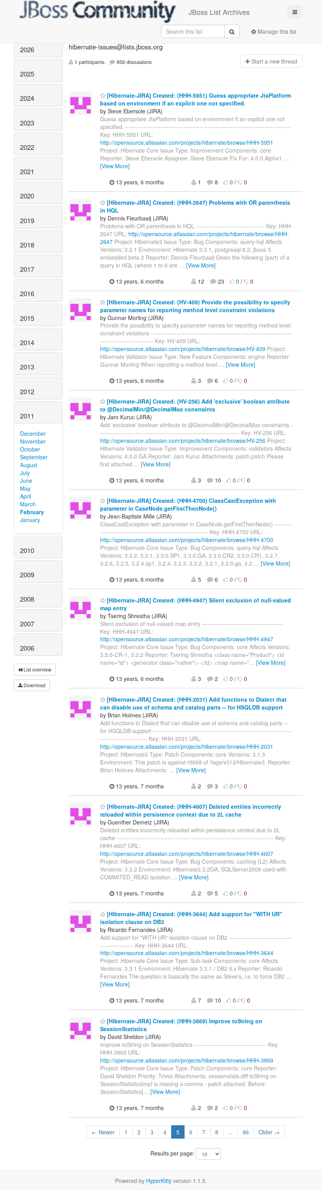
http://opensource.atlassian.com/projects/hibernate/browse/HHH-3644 (186, 953)
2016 (27, 293)
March (28, 504)
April (25, 496)
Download (34, 685)
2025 (27, 73)
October (30, 449)
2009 (27, 574)
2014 (27, 342)
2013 (27, 366)
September (34, 457)
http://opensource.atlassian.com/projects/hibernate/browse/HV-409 (182, 349)
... (230, 1132)
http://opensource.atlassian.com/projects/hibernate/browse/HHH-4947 (186, 639)
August (28, 465)
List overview (36, 669)
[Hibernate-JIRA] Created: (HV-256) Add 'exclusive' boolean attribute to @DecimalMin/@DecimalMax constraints (195, 405)
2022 (27, 147)
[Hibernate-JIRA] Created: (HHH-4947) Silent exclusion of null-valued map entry (195, 604)
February (32, 512)
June (26, 480)
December (33, 433)
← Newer (103, 1132)
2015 (27, 318)
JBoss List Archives (219, 12)
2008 (27, 599)
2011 (27, 415)
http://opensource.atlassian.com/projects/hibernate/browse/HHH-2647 (194, 238)
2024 (27, 98)
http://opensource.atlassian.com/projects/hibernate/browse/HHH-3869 (186, 1060)
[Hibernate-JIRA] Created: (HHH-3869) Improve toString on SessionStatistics (181, 1025)
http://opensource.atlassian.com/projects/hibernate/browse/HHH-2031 (186, 746)
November (33, 441)
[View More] (115, 166)
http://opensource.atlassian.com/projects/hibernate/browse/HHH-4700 (186, 540)
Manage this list (276, 31)
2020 (27, 195)
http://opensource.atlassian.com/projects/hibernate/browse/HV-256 (182, 440)
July (25, 473)
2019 (27, 220)
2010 (27, 550)
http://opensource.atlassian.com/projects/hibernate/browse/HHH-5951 (186, 142)
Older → (269, 1132)
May (25, 488)
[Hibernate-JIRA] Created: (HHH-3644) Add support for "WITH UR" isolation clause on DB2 (191, 918)
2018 (27, 244)
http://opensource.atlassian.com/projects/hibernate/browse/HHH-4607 (186, 853)
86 (246, 1132)
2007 (27, 623)
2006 (27, 648)
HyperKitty (159, 1181)
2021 (27, 171)
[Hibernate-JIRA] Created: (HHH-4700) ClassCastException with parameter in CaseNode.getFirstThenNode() (188, 504)
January (30, 520)
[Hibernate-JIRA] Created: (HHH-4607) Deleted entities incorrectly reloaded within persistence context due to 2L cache (190, 810)
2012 (27, 391)
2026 (27, 49)
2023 (27, 122)
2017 (27, 269)
